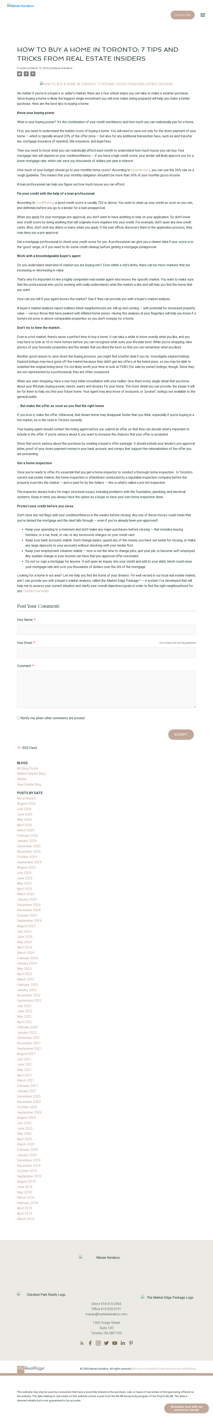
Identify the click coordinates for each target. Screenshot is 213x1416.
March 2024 (25, 953)
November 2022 (29, 995)
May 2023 (24, 969)
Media (21, 779)
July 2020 (24, 1123)
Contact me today (36, 591)
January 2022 (27, 1033)
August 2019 (26, 1181)
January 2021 (27, 1091)
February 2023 (27, 985)
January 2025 (27, 899)
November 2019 (29, 1166)
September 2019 (29, 1176)
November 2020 (29, 1102)
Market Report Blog (31, 774)
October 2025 (27, 857)
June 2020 (24, 1128)
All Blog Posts (27, 768)
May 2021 (24, 1070)
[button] (183, 15)
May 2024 (24, 942)
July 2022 (24, 1006)
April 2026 (24, 825)
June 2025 (24, 878)
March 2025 (25, 894)
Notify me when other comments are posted (52, 718)
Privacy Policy (142, 1368)
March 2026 (25, 830)
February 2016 (27, 1203)
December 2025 (29, 846)
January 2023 (27, 990)
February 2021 (27, 1086)
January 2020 (27, 1155)
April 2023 (24, 974)
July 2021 (24, 1059)
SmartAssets (140, 170)
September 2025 (29, 862)
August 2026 (26, 804)
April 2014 (24, 1213)
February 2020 (27, 1150)
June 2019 (24, 1187)
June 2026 (24, 814)
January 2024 (27, 963)
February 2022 (27, 1027)
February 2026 (27, 836)
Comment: (24, 666)
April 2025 (24, 889)
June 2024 (24, 937)
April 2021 (24, 1075)
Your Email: (25, 643)
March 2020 (25, 1144)
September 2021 (29, 1049)
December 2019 (29, 1160)
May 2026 (24, 820)
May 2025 (24, 883)
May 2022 (24, 1017)
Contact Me (183, 15)
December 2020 (29, 1096)
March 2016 (25, 1197)
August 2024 (26, 926)
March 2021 (25, 1080)
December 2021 (29, 1038)
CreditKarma (45, 203)
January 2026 (27, 841)
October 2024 (27, 915)
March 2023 (25, 979)
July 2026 (24, 809)
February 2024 (27, 958)
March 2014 (25, 1219)
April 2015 (24, 1208)
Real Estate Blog (29, 784)
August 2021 (26, 1054)
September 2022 (29, 1001)
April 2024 (24, 947)
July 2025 (24, 873)
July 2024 (24, 931)
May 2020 (24, 1134)
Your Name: (25, 620)
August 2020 (26, 1118)
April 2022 (24, 1022)
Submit (181, 734)
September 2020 (29, 1112)
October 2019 (27, 1171)
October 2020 (27, 1107)
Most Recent (26, 798)
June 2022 (24, 1011)
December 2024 (29, 905)
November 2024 (29, 910)
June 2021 (24, 1064)
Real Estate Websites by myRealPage (174, 1368)
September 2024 (29, 921)
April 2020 (24, 1139)
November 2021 (29, 1043)
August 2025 (26, 867)
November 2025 (29, 852)
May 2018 (24, 1192)
